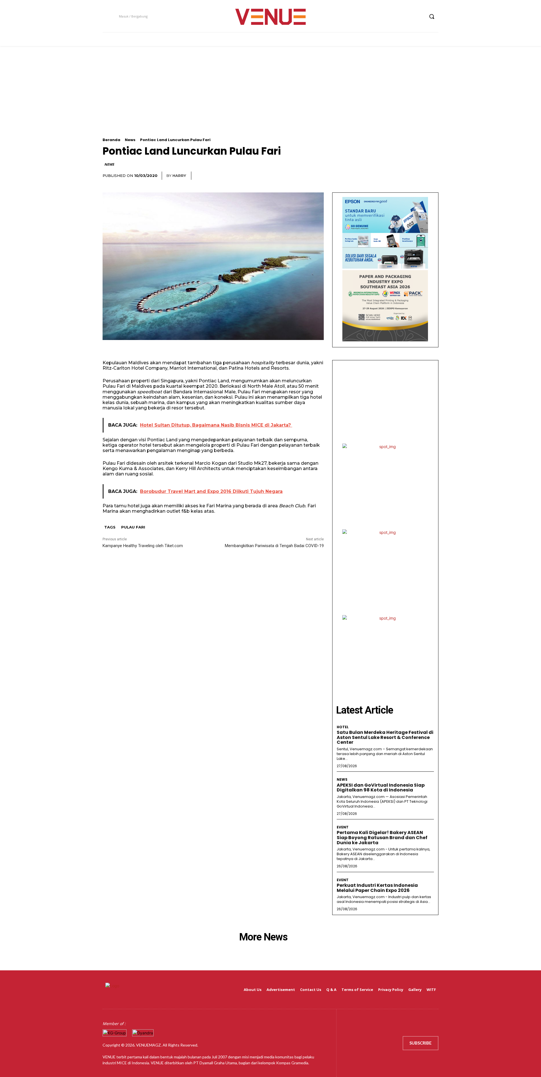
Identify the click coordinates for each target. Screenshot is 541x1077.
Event (343, 827)
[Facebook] (388, 16)
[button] (431, 16)
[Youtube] (420, 16)
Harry (179, 175)
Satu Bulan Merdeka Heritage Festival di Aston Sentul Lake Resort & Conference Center (385, 737)
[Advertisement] (270, 98)
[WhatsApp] (432, 175)
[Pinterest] (419, 175)
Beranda (111, 139)
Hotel (343, 727)
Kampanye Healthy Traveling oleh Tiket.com (143, 545)
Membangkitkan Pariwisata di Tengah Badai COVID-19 (274, 545)
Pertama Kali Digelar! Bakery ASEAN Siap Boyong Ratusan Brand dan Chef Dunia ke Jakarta (382, 837)
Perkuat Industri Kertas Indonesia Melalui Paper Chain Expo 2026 (377, 888)
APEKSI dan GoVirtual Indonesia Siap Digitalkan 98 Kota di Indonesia (381, 787)
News (130, 139)
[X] (409, 16)
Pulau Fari (133, 527)
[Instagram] (398, 16)
